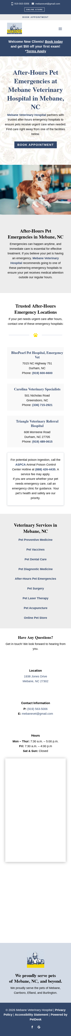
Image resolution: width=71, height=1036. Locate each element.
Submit (17, 849)
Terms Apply (36, 51)
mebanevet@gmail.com (47, 3)
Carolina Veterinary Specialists (37, 389)
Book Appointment (35, 17)
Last (39, 781)
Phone (14, 801)
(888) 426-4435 (45, 469)
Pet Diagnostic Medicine (35, 569)
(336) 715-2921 (42, 405)
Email (14, 787)
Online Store (34, 9)
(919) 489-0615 (42, 441)
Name (14, 770)
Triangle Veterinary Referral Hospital (37, 423)
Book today (54, 41)
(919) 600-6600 (42, 373)
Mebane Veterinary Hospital (26, 115)
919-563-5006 (21, 3)
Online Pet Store (35, 617)
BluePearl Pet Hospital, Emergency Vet (37, 355)
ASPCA (20, 464)
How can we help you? (25, 815)
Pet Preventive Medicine (35, 539)
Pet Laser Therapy (35, 598)
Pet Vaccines (35, 549)
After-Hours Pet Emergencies (35, 578)
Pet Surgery (35, 588)
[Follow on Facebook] (32, 1027)
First (12, 781)
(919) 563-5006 (37, 709)
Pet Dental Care (36, 559)
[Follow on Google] (38, 1027)
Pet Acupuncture (35, 608)
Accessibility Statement (31, 1014)
